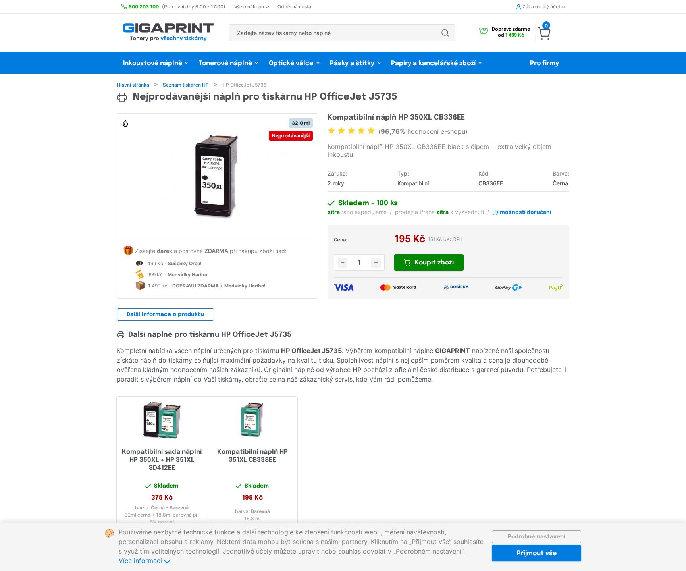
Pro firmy (544, 63)
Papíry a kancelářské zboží (434, 63)
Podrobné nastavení (536, 537)
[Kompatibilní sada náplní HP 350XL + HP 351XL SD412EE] (161, 420)
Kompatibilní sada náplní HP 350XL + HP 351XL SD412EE (162, 460)
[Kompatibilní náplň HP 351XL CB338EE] (252, 420)
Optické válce (291, 63)
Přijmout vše (537, 553)
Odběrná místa (294, 7)
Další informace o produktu (165, 314)
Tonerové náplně (225, 63)
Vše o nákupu (249, 7)
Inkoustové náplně (152, 63)
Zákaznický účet (541, 7)
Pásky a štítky (352, 63)
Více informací (141, 561)
